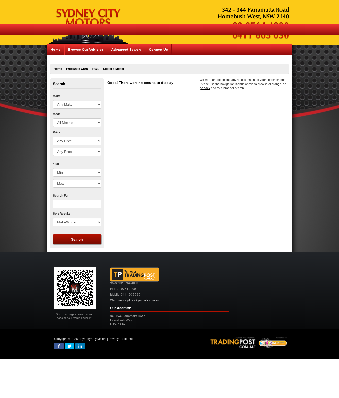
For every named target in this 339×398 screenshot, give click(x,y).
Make (57, 96)
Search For (60, 195)
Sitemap (128, 338)
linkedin (80, 346)
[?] (90, 318)
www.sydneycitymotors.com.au (138, 300)
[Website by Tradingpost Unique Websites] (249, 342)
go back (205, 88)
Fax (112, 289)
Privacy (114, 338)
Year (56, 164)
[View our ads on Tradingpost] (135, 274)
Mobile (114, 294)
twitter (69, 346)
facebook (59, 346)
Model (57, 114)
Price (56, 132)
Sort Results (61, 213)
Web (113, 300)
